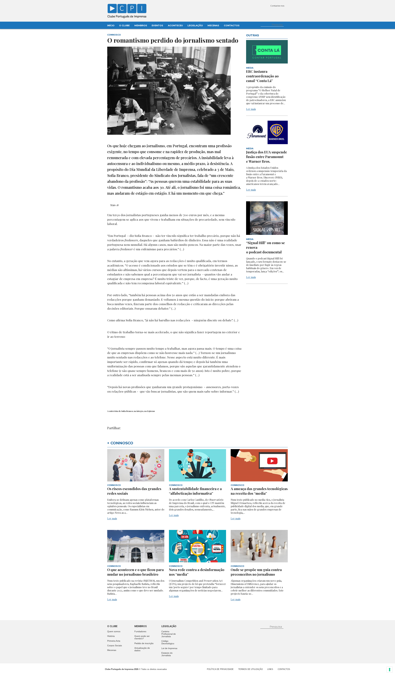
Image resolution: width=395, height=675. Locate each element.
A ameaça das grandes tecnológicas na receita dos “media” (259, 491)
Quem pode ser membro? (142, 637)
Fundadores (140, 631)
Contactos (231, 25)
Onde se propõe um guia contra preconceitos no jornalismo (256, 572)
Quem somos (113, 631)
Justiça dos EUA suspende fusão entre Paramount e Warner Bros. (266, 157)
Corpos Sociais (114, 645)
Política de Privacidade (220, 669)
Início (110, 25)
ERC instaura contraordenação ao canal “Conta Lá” (262, 76)
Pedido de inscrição (144, 643)
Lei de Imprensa (169, 648)
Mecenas (213, 25)
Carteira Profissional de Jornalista (168, 634)
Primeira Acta (113, 641)
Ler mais (251, 109)
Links (270, 669)
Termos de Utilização (250, 669)
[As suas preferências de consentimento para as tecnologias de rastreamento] (390, 670)
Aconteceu (175, 25)
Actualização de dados (142, 649)
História (111, 636)
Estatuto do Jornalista (167, 654)
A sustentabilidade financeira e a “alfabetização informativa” (195, 491)
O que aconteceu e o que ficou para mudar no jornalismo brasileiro (135, 572)
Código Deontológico (167, 642)
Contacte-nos (277, 5)
